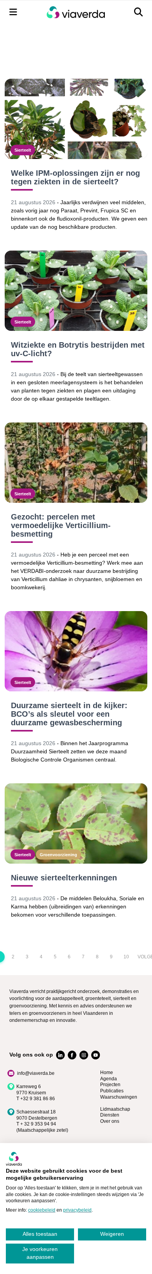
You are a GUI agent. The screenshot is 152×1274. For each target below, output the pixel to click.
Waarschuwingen (118, 1097)
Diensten (109, 1115)
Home (106, 1072)
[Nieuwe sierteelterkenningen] (76, 823)
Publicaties (112, 1091)
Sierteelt (22, 150)
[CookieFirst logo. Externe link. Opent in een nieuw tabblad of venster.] (14, 1159)
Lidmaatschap (115, 1109)
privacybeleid (77, 1210)
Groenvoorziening (58, 854)
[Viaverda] (75, 12)
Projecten (110, 1084)
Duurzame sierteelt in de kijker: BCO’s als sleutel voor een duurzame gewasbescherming (69, 714)
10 (126, 956)
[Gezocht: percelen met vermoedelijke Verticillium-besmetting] (76, 462)
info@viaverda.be (36, 1073)
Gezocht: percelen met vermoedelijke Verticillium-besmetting (61, 525)
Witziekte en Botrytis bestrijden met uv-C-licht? (78, 349)
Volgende (141, 956)
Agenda (108, 1078)
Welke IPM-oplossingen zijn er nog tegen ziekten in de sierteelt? (75, 177)
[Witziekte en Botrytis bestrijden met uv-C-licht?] (76, 291)
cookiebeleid (41, 1210)
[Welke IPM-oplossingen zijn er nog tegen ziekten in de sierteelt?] (76, 119)
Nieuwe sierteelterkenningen (64, 877)
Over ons (109, 1121)
